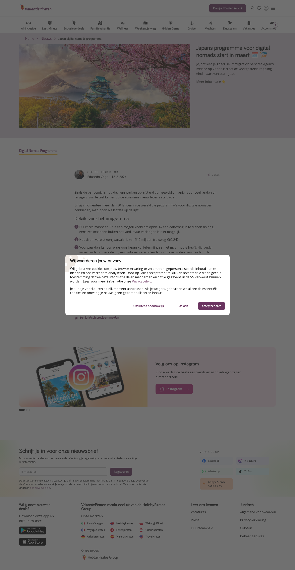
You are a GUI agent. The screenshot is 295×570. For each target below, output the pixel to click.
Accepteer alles (211, 306)
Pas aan (183, 306)
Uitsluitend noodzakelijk (148, 306)
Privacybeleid (141, 281)
